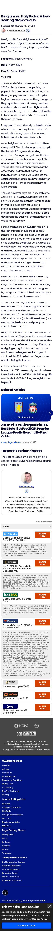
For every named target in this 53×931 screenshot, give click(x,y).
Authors (5, 769)
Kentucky (6, 842)
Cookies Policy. (39, 919)
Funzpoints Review (9, 873)
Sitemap (5, 795)
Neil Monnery (17, 30)
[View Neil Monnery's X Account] (28, 30)
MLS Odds (6, 818)
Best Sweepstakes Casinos (13, 862)
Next (50, 413)
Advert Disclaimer (44, 522)
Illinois (4, 838)
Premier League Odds (11, 822)
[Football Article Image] (26, 407)
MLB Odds (6, 825)
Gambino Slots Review (11, 865)
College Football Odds (11, 807)
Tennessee (6, 853)
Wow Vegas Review (10, 869)
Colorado (6, 845)
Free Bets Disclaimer (10, 791)
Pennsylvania (7, 834)
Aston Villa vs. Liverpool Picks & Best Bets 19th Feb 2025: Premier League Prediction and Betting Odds (25, 430)
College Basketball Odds (12, 814)
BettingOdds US (12, 442)
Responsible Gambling (11, 780)
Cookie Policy (7, 787)
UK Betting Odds (9, 776)
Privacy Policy (7, 784)
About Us (6, 765)
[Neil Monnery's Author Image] (26, 478)
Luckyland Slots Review (11, 880)
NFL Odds (6, 803)
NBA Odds (6, 811)
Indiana (5, 849)
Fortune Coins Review (11, 876)
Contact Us (7, 773)
